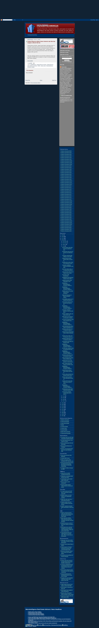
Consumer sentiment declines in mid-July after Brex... (67, 311)
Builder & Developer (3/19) (66, 155)
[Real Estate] (34, 625)
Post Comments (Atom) (35, 82)
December (65, 241)
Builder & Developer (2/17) (66, 197)
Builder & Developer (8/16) (66, 207)
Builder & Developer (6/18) (66, 170)
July (63, 246)
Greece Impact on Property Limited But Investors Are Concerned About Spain (66, 548)
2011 (63, 409)
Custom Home (64, 428)
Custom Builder (64, 429)
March (64, 400)
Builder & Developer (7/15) (66, 229)
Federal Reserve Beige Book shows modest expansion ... (67, 333)
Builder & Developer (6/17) (66, 190)
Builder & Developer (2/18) (66, 177)
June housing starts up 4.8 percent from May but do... (67, 303)
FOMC (39, 65)
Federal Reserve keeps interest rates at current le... (67, 259)
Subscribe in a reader (64, 52)
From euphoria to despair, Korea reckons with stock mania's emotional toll (42, 623)
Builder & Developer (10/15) (66, 224)
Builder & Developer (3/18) (66, 175)
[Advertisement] (49, 9)
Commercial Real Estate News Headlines (36, 614)
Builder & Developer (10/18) (66, 164)
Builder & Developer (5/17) (66, 192)
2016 (63, 239)
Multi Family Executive (65, 431)
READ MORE (30, 60)
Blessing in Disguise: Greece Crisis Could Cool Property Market (67, 552)
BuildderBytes (33, 64)
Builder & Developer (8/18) (66, 167)
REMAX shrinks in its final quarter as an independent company (66, 496)
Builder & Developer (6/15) (66, 230)
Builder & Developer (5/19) (66, 152)
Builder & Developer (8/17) (66, 187)
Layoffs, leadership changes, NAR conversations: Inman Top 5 (67, 507)
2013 (63, 406)
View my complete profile (66, 95)
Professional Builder (65, 421)
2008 (63, 414)
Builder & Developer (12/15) (66, 220)
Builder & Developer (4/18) (66, 174)
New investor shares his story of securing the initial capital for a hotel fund (67, 571)
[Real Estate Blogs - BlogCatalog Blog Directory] (52, 625)
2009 (63, 412)
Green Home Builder (65, 423)
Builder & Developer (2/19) (66, 157)
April (64, 399)
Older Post (54, 80)
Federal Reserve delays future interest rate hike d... (67, 371)
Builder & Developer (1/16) (66, 219)
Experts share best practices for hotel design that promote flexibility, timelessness (66, 561)
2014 (63, 404)
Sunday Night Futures (65, 458)
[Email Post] (33, 63)
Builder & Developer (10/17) (66, 184)
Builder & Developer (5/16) (66, 212)
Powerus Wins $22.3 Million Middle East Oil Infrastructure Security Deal (42, 617)
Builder (62, 424)
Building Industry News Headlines (34, 611)
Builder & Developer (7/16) (66, 209)
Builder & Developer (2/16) (66, 217)
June (64, 396)
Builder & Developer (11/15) (66, 222)
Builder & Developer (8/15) (66, 227)
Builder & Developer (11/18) (66, 162)
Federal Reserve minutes (41, 64)
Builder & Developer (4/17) (66, 194)
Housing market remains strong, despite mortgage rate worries (67, 486)
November (65, 242)
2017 (63, 238)
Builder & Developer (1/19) (66, 159)
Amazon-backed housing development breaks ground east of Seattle (66, 575)
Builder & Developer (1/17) (66, 199)
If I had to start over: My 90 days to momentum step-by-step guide (66, 492)
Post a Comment (29, 72)
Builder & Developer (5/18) (66, 172)
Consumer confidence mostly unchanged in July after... (67, 266)
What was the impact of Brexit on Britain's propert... (67, 296)
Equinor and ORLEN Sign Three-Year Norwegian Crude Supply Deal (41, 616)
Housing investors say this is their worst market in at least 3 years (67, 524)
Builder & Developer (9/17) (66, 185)
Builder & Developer (65, 419)
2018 (63, 236)
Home (41, 80)
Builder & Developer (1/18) (66, 179)
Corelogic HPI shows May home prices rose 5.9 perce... (67, 382)
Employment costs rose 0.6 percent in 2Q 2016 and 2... (67, 252)
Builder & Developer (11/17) (66, 182)
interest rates (43, 65)
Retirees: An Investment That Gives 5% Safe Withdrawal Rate (67, 450)
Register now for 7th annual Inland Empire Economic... (67, 292)
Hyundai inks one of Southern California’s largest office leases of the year (67, 579)
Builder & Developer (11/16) (66, 202)
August (64, 244)
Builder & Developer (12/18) (66, 160)
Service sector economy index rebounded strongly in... (67, 378)
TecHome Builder (64, 426)
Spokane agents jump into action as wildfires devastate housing (66, 503)
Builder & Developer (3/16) (66, 215)
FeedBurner (69, 61)
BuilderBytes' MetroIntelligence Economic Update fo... (67, 284)
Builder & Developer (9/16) (66, 205)
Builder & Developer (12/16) (66, 200)
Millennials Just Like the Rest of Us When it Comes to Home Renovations (67, 541)
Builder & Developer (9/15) (66, 225)
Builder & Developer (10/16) (66, 204)
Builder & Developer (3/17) (66, 195)
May (64, 397)
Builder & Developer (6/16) (66, 210)
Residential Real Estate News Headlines (36, 613)
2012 (63, 407)
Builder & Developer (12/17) (66, 180)
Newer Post (27, 80)
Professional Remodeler (66, 433)
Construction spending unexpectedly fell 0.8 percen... (66, 393)
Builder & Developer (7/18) (66, 169)
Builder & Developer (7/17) (66, 189)
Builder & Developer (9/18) (66, 165)
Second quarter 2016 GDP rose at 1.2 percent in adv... (67, 248)
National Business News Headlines (35, 612)
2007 (63, 415)
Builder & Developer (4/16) (66, 214)
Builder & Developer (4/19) (66, 154)
